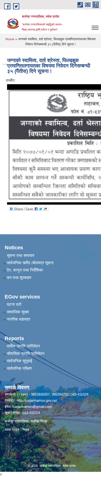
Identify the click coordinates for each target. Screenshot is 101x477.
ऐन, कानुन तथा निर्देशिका (25, 270)
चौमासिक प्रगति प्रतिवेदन (25, 353)
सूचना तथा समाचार (20, 255)
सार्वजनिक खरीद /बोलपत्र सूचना (30, 263)
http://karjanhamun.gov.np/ (37, 400)
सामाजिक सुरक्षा (18, 312)
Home (9, 39)
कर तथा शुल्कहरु (19, 277)
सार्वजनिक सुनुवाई (19, 361)
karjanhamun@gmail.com (32, 407)
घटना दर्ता (14, 304)
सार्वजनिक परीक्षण (19, 368)
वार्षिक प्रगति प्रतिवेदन (23, 346)
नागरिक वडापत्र (18, 319)
